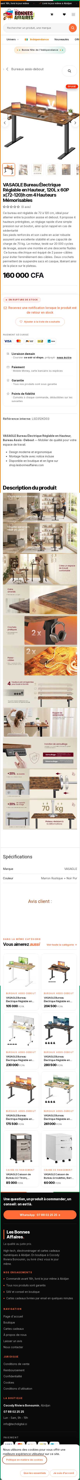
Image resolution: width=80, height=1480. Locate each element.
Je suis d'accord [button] (63, 1473)
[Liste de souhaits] (64, 14)
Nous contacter (13, 1347)
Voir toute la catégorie (60, 944)
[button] (69, 71)
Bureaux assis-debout (26, 69)
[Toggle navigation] (73, 14)
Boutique (9, 1322)
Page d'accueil (13, 1316)
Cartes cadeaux (13, 1328)
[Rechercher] (73, 28)
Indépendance (39, 39)
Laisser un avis (12, 1341)
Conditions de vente (16, 1364)
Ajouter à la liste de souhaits (42, 321)
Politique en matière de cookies (24, 1459)
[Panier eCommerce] (51, 14)
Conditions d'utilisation (17, 1388)
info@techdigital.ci (15, 1424)
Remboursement (13, 1370)
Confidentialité (12, 1376)
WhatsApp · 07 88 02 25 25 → (40, 1215)
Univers (11, 39)
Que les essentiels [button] (34, 1473)
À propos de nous (15, 1334)
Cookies (8, 1382)
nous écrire (64, 357)
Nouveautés (62, 39)
